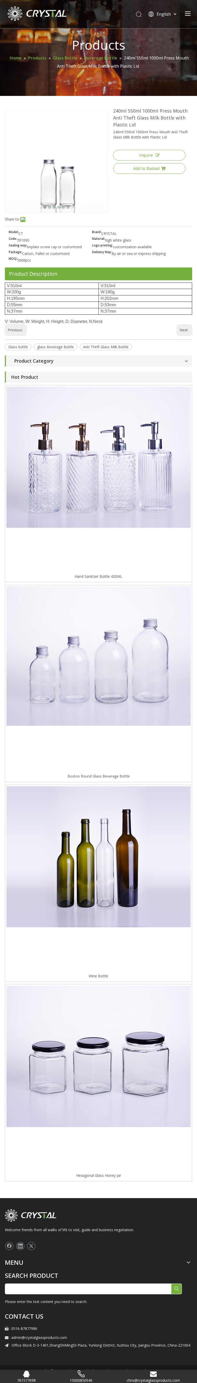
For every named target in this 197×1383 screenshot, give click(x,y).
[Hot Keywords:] (176, 1289)
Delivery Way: (102, 252)
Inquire (146, 155)
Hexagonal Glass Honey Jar (98, 1175)
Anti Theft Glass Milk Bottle (106, 346)
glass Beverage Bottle (55, 346)
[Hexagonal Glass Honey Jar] (98, 1055)
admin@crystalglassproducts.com (39, 1337)
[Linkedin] (20, 1246)
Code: (13, 239)
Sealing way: (18, 245)
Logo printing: (102, 245)
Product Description (33, 273)
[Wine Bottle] (98, 856)
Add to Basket (146, 168)
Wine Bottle (98, 975)
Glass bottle (18, 346)
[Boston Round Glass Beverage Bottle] (98, 655)
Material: (98, 239)
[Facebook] (9, 1246)
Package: (15, 252)
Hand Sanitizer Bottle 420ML (98, 576)
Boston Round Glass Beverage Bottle (98, 776)
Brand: (96, 232)
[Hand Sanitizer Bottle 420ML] (98, 456)
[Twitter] (31, 1246)
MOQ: (13, 259)
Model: (13, 232)
